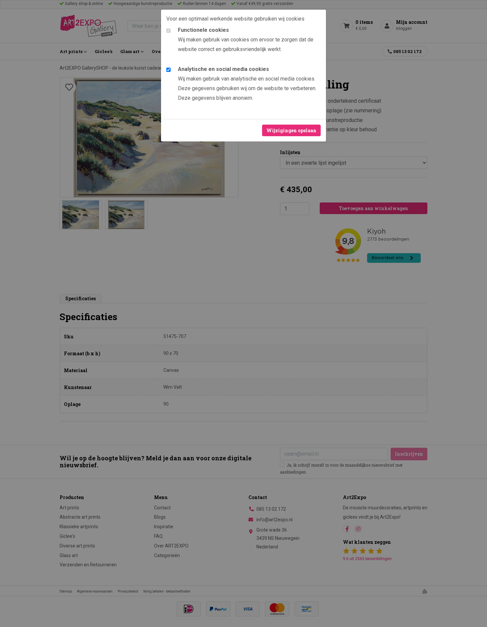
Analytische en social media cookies (223, 69)
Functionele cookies (203, 30)
